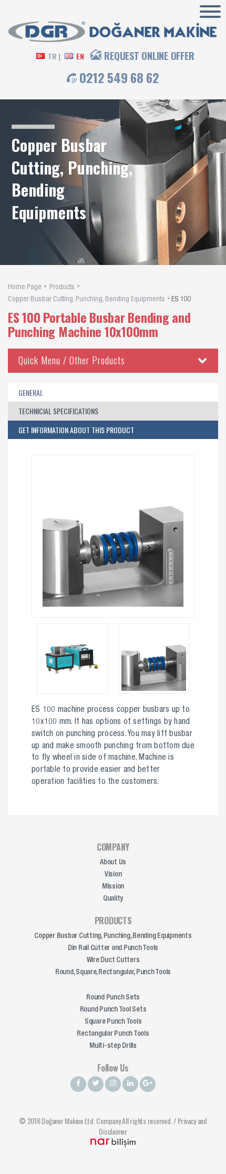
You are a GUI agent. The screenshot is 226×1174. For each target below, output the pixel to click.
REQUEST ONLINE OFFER (149, 56)
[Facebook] (78, 1084)
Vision (113, 875)
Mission (113, 887)
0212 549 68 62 (119, 77)
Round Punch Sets (113, 998)
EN (80, 56)
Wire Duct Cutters (113, 960)
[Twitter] (96, 1084)
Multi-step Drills (113, 1046)
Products (62, 287)
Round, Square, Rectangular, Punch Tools (113, 972)
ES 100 (181, 299)
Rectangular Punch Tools (113, 1034)
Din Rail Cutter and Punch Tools (113, 948)
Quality (113, 899)
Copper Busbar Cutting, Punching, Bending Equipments (86, 299)
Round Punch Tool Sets (113, 1010)
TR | (54, 56)
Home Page (25, 287)
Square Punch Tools (113, 1022)
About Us (113, 862)
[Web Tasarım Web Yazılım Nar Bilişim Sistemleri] (113, 1141)
